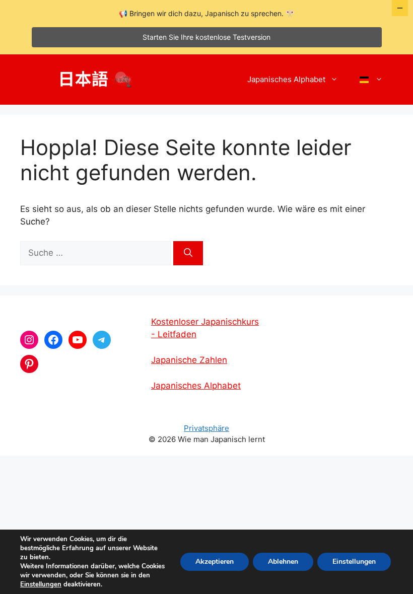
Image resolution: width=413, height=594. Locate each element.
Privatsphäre (206, 428)
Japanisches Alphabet (286, 79)
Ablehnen (283, 561)
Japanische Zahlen (189, 360)
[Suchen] (188, 253)
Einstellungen (40, 584)
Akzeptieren (214, 561)
